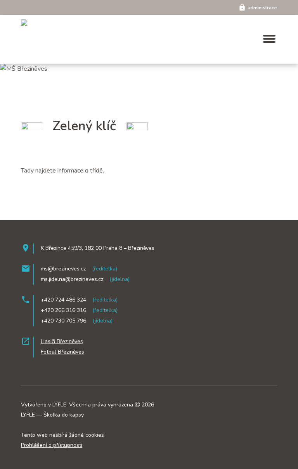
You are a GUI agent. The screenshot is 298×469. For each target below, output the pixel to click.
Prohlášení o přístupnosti (51, 445)
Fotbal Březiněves (62, 352)
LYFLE (59, 404)
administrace (257, 7)
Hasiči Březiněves (62, 341)
